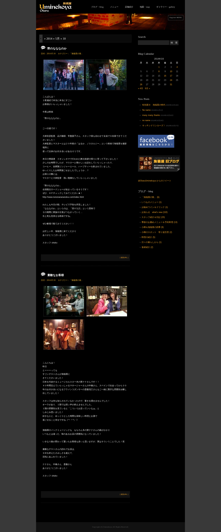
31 (171, 84)
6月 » (147, 88)
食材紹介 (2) (147, 247)
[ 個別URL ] (124, 257)
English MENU (176, 17)
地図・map (145, 7)
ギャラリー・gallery (165, 7)
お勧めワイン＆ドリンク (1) (155, 207)
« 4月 (140, 88)
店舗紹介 (129, 7)
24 (171, 80)
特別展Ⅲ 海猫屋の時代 (153, 105)
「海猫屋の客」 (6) (150, 197)
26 (141, 84)
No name (146, 110)
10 (171, 71)
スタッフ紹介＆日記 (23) (153, 217)
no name (146, 120)
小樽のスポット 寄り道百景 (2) (157, 232)
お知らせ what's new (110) (154, 212)
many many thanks (151, 115)
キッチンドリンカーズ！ (153, 125)
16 (165, 76)
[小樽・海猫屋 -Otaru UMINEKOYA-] (55, 11)
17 (171, 76)
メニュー (114, 7)
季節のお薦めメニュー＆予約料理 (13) (159, 222)
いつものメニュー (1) (151, 202)
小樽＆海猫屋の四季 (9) (153, 227)
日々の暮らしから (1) (151, 242)
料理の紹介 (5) (148, 237)
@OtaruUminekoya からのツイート (154, 180)
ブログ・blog (97, 7)
